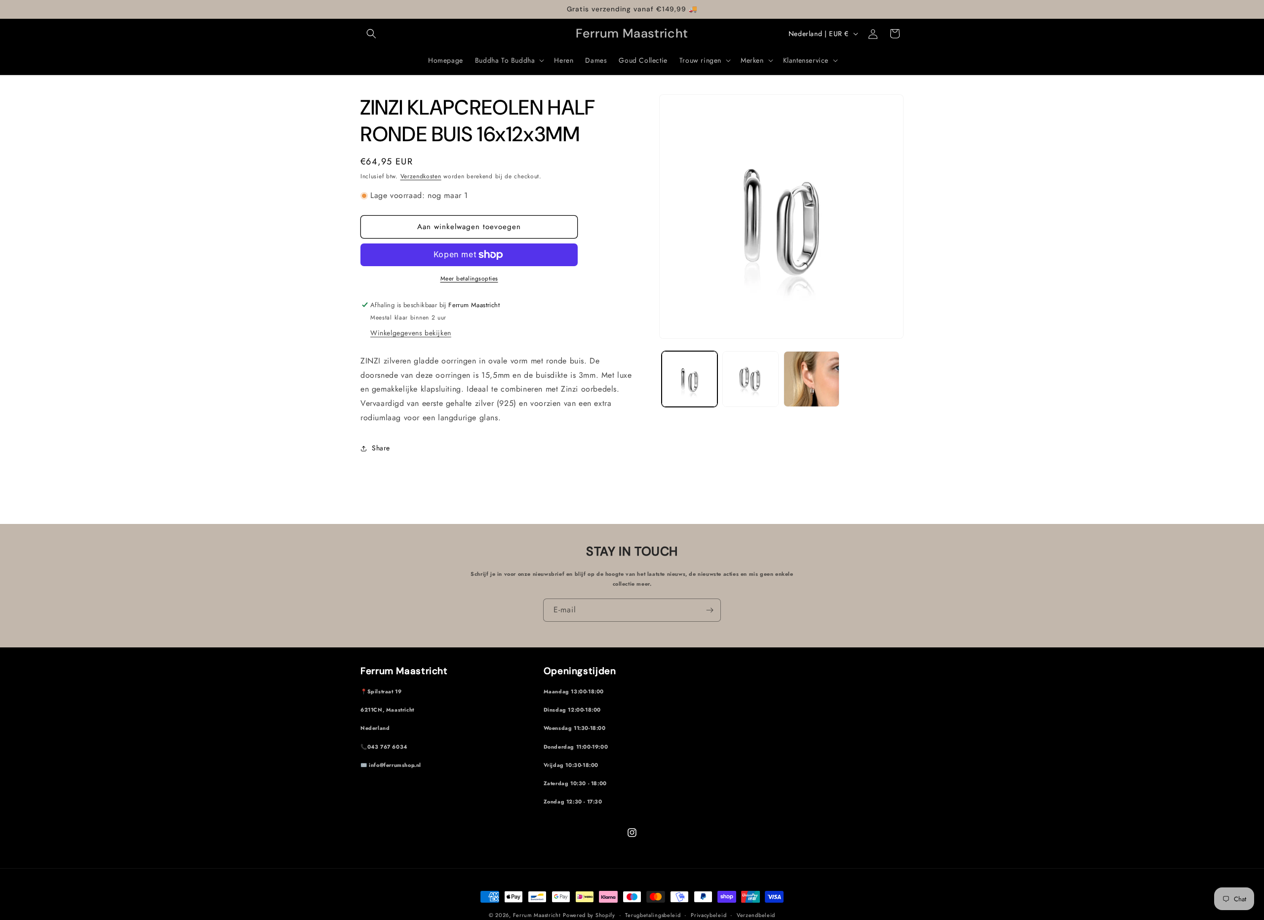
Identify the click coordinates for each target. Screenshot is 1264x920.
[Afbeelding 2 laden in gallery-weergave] (750, 379)
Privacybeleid (708, 915)
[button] (371, 33)
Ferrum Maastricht (537, 915)
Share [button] (381, 448)
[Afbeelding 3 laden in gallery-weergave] (811, 379)
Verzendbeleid (756, 915)
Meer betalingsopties (469, 278)
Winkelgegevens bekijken (410, 333)
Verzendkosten (420, 176)
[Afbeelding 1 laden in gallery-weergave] (689, 379)
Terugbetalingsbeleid (652, 915)
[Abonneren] (709, 610)
